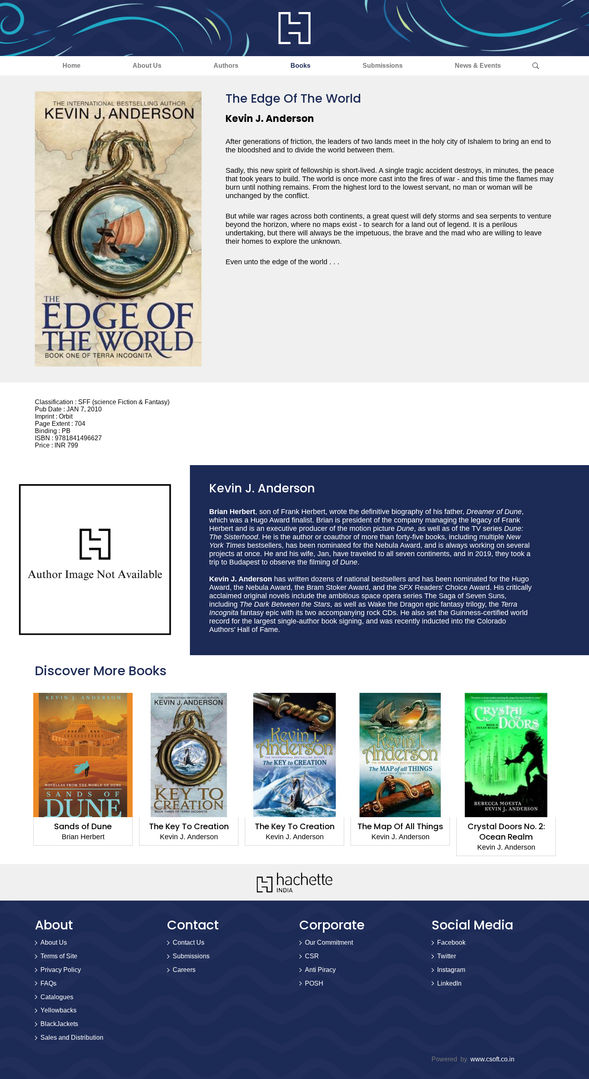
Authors (226, 65)
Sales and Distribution (71, 1037)
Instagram (451, 969)
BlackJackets (59, 1023)
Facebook (451, 942)
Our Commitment (329, 942)
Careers (184, 969)
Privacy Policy (60, 969)
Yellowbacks (58, 1010)
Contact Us (188, 942)
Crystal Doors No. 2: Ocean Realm (506, 831)
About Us (147, 65)
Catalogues (56, 997)
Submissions (383, 65)
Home (72, 65)
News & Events (478, 65)
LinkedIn (449, 983)
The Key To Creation (189, 826)
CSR (312, 956)
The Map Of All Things (400, 826)
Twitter (446, 956)
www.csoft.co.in (492, 1059)
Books (300, 65)
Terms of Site (58, 956)
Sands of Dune (83, 826)
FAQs (48, 983)
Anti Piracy (320, 969)
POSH (314, 983)
